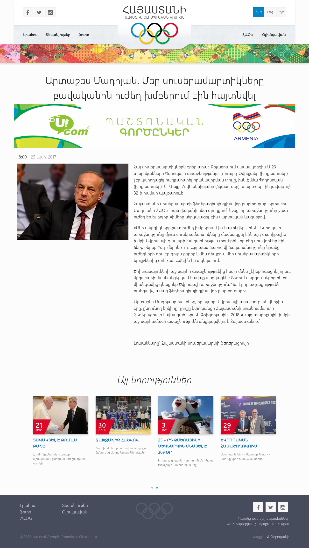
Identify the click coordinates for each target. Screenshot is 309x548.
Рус (281, 11)
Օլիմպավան (274, 34)
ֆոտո (83, 34)
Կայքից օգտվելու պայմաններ (263, 518)
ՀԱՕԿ (247, 34)
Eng (270, 11)
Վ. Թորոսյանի (277, 536)
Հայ (258, 11)
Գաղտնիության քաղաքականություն (258, 523)
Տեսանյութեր (58, 34)
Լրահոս (30, 34)
